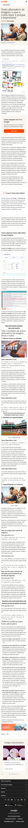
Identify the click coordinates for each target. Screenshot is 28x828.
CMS (10, 250)
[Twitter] (15, 799)
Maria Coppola (10, 21)
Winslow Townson (16, 437)
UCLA (16, 505)
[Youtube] (11, 799)
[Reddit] (21, 799)
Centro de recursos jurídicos (14, 816)
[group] (14, 758)
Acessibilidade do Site (9, 821)
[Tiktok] (25, 799)
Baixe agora (14, 131)
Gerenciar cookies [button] (20, 821)
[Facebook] (5, 799)
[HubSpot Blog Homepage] (4, 2)
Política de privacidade (11, 818)
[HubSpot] (14, 810)
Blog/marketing (6, 4)
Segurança (20, 818)
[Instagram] (8, 799)
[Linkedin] (18, 799)
